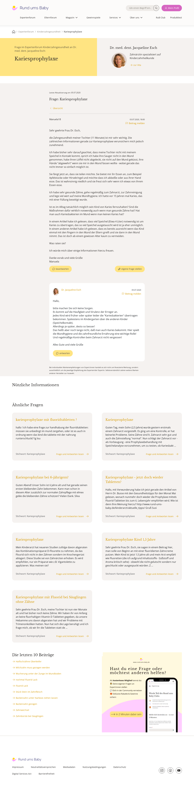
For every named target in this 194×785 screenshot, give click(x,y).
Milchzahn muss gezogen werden (33, 667)
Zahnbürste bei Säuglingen (29, 716)
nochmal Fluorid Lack (26, 679)
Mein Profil (173, 8)
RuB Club (160, 17)
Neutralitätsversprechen (43, 767)
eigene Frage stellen (131, 268)
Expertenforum (27, 17)
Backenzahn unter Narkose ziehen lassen (37, 697)
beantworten (62, 268)
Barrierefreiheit (46, 773)
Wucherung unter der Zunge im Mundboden (38, 673)
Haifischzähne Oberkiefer (29, 661)
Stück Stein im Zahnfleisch (29, 691)
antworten (64, 353)
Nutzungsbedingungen (94, 767)
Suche (156, 8)
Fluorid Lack (22, 685)
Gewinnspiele (93, 17)
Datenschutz (119, 767)
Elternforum (50, 17)
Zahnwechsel (22, 710)
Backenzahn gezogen (26, 703)
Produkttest (176, 17)
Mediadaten (69, 767)
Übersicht (58, 108)
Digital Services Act (21, 773)
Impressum (18, 767)
